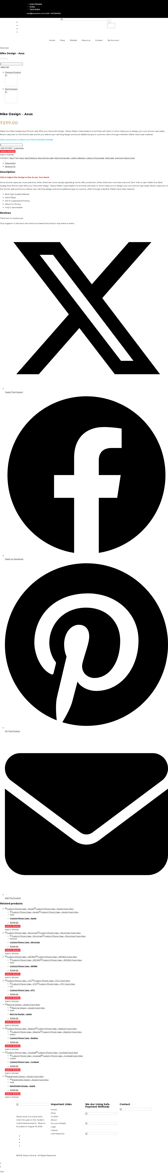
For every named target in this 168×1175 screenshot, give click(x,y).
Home (52, 40)
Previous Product (13, 72)
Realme (12, 1034)
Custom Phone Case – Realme (24, 1038)
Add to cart (5, 67)
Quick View (68, 909)
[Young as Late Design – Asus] (11, 102)
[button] (109, 21)
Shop (62, 40)
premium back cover (125, 158)
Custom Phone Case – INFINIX (23, 966)
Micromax (13, 938)
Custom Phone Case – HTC (22, 990)
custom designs (77, 158)
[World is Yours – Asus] (11, 85)
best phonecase (62, 158)
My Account (113, 40)
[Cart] (111, 25)
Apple (12, 914)
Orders (32, 7)
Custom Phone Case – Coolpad (24, 1062)
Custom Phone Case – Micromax (25, 942)
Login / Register (36, 4)
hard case (109, 158)
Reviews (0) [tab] (10, 166)
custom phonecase (95, 158)
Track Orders (35, 9)
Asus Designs (31, 158)
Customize (19, 148)
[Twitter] (19, 25)
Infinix (12, 962)
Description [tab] (10, 163)
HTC (11, 986)
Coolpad (13, 1058)
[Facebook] (19, 22)
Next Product (11, 89)
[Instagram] (19, 29)
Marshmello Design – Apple (22, 1086)
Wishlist (73, 40)
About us (86, 40)
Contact (99, 40)
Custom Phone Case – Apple (23, 918)
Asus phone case (45, 158)
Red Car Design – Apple (21, 1014)
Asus (11, 158)
